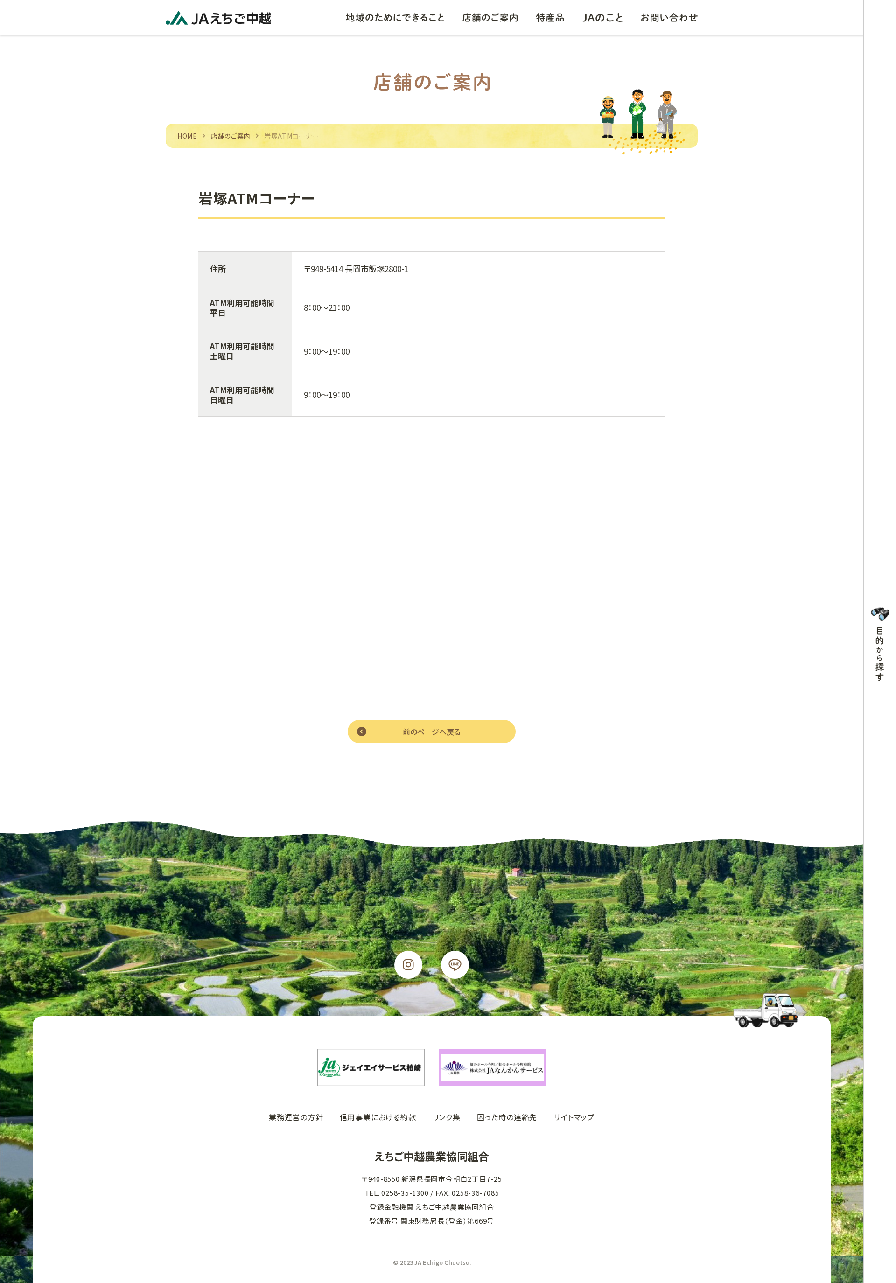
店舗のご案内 (231, 135)
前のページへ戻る (432, 731)
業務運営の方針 (296, 1117)
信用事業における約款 (378, 1117)
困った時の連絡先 (507, 1117)
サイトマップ (574, 1117)
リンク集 (447, 1117)
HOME (187, 135)
